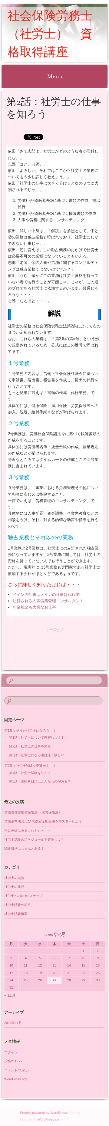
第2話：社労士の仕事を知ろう (31, 746)
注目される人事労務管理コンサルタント (48, 601)
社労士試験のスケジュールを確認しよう (34, 839)
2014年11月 (13, 1023)
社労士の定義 (14, 878)
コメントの (16, 1070)
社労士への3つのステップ (23, 896)
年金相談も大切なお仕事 (34, 607)
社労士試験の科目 (17, 905)
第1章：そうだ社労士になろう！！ (30, 730)
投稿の (13, 1061)
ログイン (11, 1052)
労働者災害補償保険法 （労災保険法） (33, 812)
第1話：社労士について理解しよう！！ (38, 737)
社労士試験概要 (16, 914)
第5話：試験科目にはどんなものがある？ (40, 781)
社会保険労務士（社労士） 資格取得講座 (50, 35)
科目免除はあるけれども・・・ (27, 830)
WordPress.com (49, 1119)
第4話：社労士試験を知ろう (30, 773)
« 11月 (10, 995)
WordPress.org (15, 1079)
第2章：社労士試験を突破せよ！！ (30, 765)
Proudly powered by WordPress (43, 1113)
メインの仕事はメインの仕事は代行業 (46, 594)
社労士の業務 (14, 886)
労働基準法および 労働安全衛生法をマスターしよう (43, 821)
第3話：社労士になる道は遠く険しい (36, 755)
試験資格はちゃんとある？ (24, 848)
